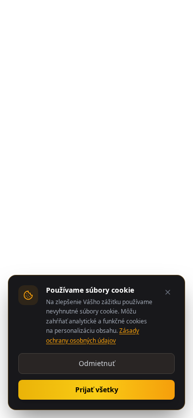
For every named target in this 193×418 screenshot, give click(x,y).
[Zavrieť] (168, 292)
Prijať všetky (96, 389)
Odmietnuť (97, 363)
